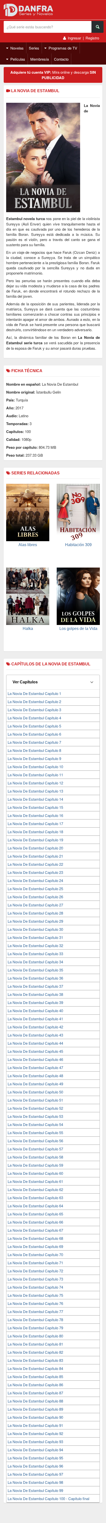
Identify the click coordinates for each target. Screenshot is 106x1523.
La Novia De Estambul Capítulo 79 (35, 1327)
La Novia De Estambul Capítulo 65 (35, 1213)
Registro (92, 37)
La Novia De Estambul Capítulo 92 (35, 1433)
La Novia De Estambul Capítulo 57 (35, 1148)
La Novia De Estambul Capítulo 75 (35, 1295)
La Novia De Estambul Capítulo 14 (35, 799)
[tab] (53, 682)
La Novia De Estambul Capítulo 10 (35, 766)
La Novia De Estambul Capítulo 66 (35, 1222)
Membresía (39, 59)
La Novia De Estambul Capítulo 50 (35, 1091)
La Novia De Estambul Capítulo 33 (35, 953)
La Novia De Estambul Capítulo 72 (35, 1270)
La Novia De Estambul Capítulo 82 (35, 1352)
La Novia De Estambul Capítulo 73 (35, 1278)
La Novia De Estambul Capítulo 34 (35, 961)
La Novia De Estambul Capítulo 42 (35, 1026)
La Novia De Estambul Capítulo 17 (35, 823)
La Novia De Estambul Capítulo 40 (35, 1010)
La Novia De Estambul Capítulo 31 (35, 937)
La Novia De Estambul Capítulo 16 (35, 815)
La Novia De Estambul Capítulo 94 (35, 1449)
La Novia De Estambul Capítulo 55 (35, 1132)
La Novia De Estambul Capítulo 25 (35, 888)
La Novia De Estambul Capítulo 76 (35, 1303)
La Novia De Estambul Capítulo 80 (35, 1335)
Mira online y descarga (53, 74)
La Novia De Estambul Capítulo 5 (34, 725)
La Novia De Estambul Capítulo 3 (34, 709)
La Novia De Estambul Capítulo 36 (35, 978)
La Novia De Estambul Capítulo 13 (35, 791)
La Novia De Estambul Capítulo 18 (35, 831)
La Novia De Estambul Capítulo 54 (35, 1124)
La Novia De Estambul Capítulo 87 (35, 1392)
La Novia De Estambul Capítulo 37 (35, 986)
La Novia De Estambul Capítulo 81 (35, 1344)
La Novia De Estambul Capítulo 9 (34, 758)
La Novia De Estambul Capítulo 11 (35, 774)
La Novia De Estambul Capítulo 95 (35, 1457)
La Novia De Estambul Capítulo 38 (35, 994)
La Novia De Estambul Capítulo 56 (35, 1140)
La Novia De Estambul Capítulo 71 (35, 1262)
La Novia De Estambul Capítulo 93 (35, 1441)
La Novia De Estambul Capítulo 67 (35, 1230)
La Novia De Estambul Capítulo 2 (34, 701)
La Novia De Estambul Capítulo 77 (35, 1311)
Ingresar (74, 37)
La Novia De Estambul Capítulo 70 (35, 1254)
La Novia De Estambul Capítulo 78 (35, 1319)
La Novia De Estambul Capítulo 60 (35, 1173)
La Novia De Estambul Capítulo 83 (35, 1360)
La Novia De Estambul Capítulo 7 (34, 742)
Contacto (61, 59)
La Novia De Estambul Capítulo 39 (35, 1002)
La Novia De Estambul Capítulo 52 (35, 1108)
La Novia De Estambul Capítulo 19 (35, 839)
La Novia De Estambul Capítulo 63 (35, 1197)
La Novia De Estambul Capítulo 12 (35, 782)
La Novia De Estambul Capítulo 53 (35, 1116)
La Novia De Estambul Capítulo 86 (35, 1384)
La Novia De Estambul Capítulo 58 (35, 1157)
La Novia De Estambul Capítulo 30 (35, 929)
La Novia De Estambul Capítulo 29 (35, 921)
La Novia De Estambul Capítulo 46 (35, 1059)
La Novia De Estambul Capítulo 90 (35, 1417)
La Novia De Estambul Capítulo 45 (35, 1051)
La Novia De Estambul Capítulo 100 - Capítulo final (48, 1498)
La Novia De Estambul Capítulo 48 (35, 1075)
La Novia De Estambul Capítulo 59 (35, 1165)
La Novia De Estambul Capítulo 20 (35, 847)
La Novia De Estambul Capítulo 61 (35, 1181)
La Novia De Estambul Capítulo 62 (35, 1189)
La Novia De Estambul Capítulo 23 (35, 872)
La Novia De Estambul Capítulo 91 (35, 1425)
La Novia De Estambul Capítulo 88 (35, 1400)
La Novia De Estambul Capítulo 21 (35, 856)
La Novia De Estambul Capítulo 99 (35, 1490)
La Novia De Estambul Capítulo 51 (35, 1100)
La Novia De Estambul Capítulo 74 (35, 1287)
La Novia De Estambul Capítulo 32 (35, 945)
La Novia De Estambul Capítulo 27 (35, 904)
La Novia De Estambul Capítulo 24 (35, 880)
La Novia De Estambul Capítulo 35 (35, 969)
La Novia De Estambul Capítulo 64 (35, 1205)
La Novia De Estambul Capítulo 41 (35, 1018)
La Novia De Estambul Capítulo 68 (35, 1238)
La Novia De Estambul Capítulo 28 (35, 913)
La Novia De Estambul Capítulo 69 (35, 1246)
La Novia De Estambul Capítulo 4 (34, 717)
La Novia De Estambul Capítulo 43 (35, 1035)
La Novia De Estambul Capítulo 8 (34, 750)
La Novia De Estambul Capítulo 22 (35, 864)
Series (34, 48)
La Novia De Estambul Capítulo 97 (35, 1474)
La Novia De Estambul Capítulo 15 (35, 807)
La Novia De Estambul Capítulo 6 (34, 734)
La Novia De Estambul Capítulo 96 (35, 1466)
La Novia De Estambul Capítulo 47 (35, 1067)
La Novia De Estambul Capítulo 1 (34, 693)
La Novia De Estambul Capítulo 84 (35, 1368)
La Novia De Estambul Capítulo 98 (35, 1482)
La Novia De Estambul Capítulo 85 (35, 1376)
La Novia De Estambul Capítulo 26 (35, 896)
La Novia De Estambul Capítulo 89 (35, 1409)
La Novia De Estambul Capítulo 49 (35, 1083)
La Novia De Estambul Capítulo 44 (35, 1043)
